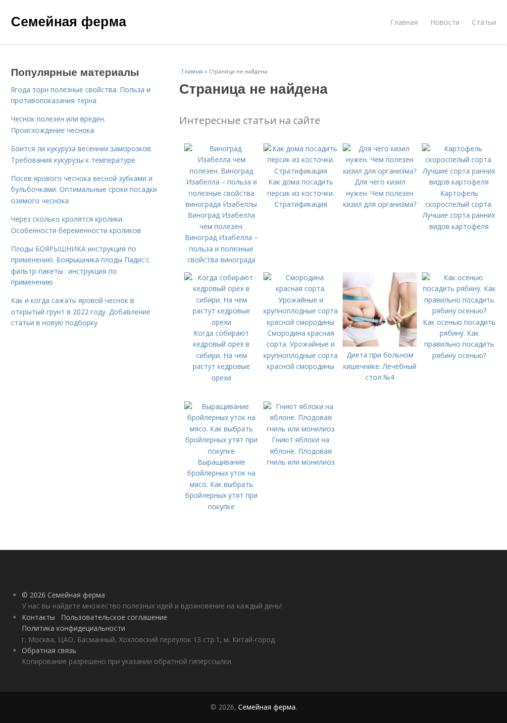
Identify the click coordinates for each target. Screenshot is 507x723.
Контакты (38, 617)
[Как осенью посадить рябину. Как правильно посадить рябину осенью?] (459, 310)
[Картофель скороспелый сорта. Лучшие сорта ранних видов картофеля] (459, 181)
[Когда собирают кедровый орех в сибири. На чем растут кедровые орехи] (221, 322)
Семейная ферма (68, 20)
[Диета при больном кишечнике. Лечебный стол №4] (380, 344)
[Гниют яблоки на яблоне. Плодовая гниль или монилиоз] (300, 428)
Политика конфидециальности (73, 628)
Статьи (484, 22)
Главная (404, 22)
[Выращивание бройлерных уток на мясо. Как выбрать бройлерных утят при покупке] (221, 451)
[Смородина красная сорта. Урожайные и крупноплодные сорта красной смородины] (300, 322)
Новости (444, 22)
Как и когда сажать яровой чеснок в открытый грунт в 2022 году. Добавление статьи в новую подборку (81, 311)
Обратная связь (49, 650)
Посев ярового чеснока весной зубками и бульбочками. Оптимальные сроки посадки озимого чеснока (84, 189)
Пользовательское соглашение (114, 617)
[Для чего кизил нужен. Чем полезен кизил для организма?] (380, 171)
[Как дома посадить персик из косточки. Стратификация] (300, 171)
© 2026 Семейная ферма (63, 595)
